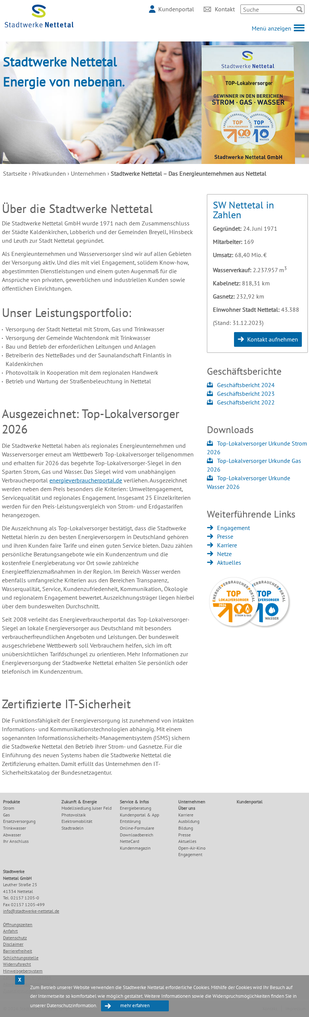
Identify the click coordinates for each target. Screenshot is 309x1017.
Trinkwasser (14, 828)
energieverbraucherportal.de (85, 480)
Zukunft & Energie (79, 801)
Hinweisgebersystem (23, 971)
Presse (225, 536)
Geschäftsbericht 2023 (246, 393)
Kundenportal (176, 9)
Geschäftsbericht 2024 (246, 385)
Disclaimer (13, 944)
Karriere (227, 545)
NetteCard (129, 841)
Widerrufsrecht (17, 964)
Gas (6, 815)
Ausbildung (188, 821)
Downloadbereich (136, 835)
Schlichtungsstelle (20, 957)
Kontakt (225, 9)
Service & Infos (134, 801)
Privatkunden (49, 173)
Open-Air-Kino (191, 848)
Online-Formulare (137, 828)
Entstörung (130, 821)
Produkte (11, 801)
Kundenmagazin (135, 848)
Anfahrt (10, 931)
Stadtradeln (72, 828)
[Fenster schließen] (19, 980)
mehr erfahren (135, 1005)
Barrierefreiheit (17, 951)
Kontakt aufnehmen (272, 339)
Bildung (185, 828)
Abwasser (12, 835)
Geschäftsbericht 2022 (246, 402)
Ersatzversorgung (19, 821)
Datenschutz (15, 937)
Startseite (15, 173)
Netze (224, 554)
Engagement (233, 527)
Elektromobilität (76, 821)
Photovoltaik (73, 815)
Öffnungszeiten (17, 924)
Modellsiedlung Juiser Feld (86, 808)
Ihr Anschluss (16, 841)
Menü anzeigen (271, 28)
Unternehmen (88, 173)
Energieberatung (135, 808)
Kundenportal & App (139, 815)
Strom (8, 808)
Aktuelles (229, 562)
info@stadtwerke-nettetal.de (31, 911)
